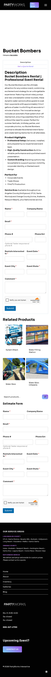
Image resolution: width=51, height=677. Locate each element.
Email (8, 221)
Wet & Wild (14, 55)
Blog (5, 592)
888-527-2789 (10, 627)
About (6, 576)
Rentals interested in (14, 252)
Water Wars (11, 384)
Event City (10, 266)
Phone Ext (40, 234)
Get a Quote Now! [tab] (25, 66)
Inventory (7, 582)
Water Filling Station (34, 351)
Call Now (33, 5)
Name (8, 209)
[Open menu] (45, 5)
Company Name (35, 209)
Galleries (7, 587)
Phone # (9, 234)
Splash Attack (12, 350)
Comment (10, 279)
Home (5, 571)
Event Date (33, 251)
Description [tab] (25, 62)
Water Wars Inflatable (34, 384)
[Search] (45, 397)
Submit (10, 308)
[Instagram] (46, 671)
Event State (33, 266)
